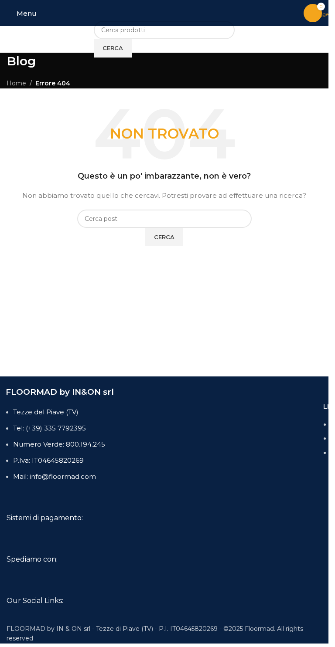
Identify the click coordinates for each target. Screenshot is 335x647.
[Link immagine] (73, 535)
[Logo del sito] (164, 13)
